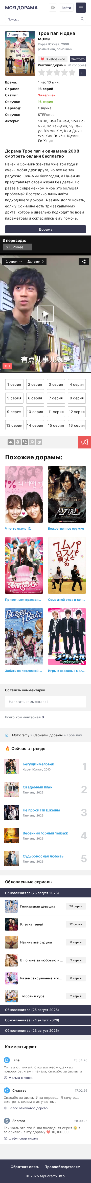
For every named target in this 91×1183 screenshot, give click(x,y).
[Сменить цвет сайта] (53, 7)
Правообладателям (62, 1167)
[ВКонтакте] (11, 442)
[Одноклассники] (18, 442)
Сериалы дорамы (48, 735)
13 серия (14, 425)
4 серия (77, 384)
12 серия (77, 412)
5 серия (14, 398)
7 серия (56, 398)
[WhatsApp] (32, 442)
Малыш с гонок (21, 1078)
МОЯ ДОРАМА (21, 7)
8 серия (77, 398)
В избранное (55, 59)
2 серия (35, 384)
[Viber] (25, 442)
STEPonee (14, 247)
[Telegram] (39, 442)
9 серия (14, 412)
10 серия (35, 412)
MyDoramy (20, 735)
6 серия (35, 398)
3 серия (56, 384)
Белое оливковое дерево (28, 1108)
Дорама (46, 229)
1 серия (14, 384)
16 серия (77, 425)
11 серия (56, 412)
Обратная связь (25, 1167)
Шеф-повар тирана (23, 1138)
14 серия (35, 425)
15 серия (56, 425)
